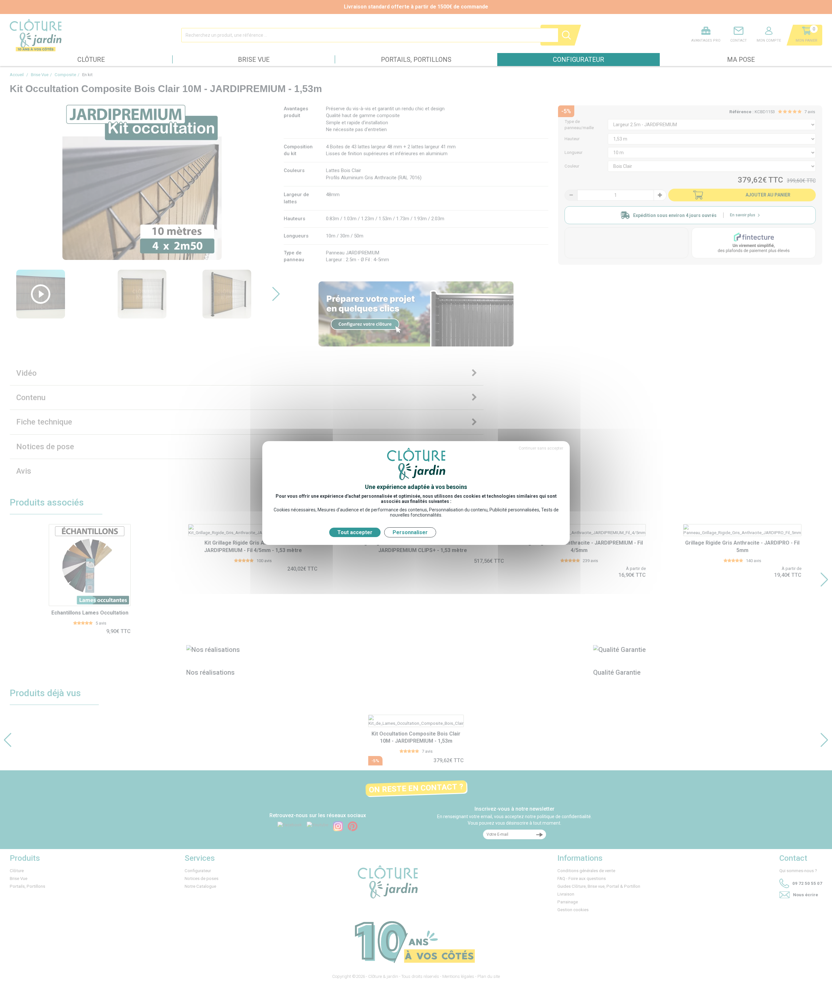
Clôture (91, 59)
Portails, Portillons (416, 59)
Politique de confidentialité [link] (471, 532)
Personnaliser (410, 532)
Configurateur (578, 59)
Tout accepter (354, 532)
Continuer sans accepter (541, 448)
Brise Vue (254, 59)
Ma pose (741, 59)
